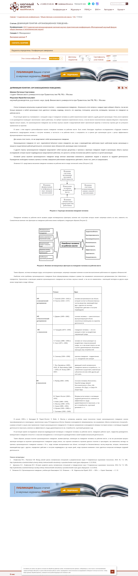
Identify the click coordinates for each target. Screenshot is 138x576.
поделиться (126, 87)
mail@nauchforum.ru (65, 4)
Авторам (108, 9)
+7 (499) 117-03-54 (47, 4)
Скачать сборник (20, 43)
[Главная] (22, 7)
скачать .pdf (122, 87)
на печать (119, 87)
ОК (112, 571)
